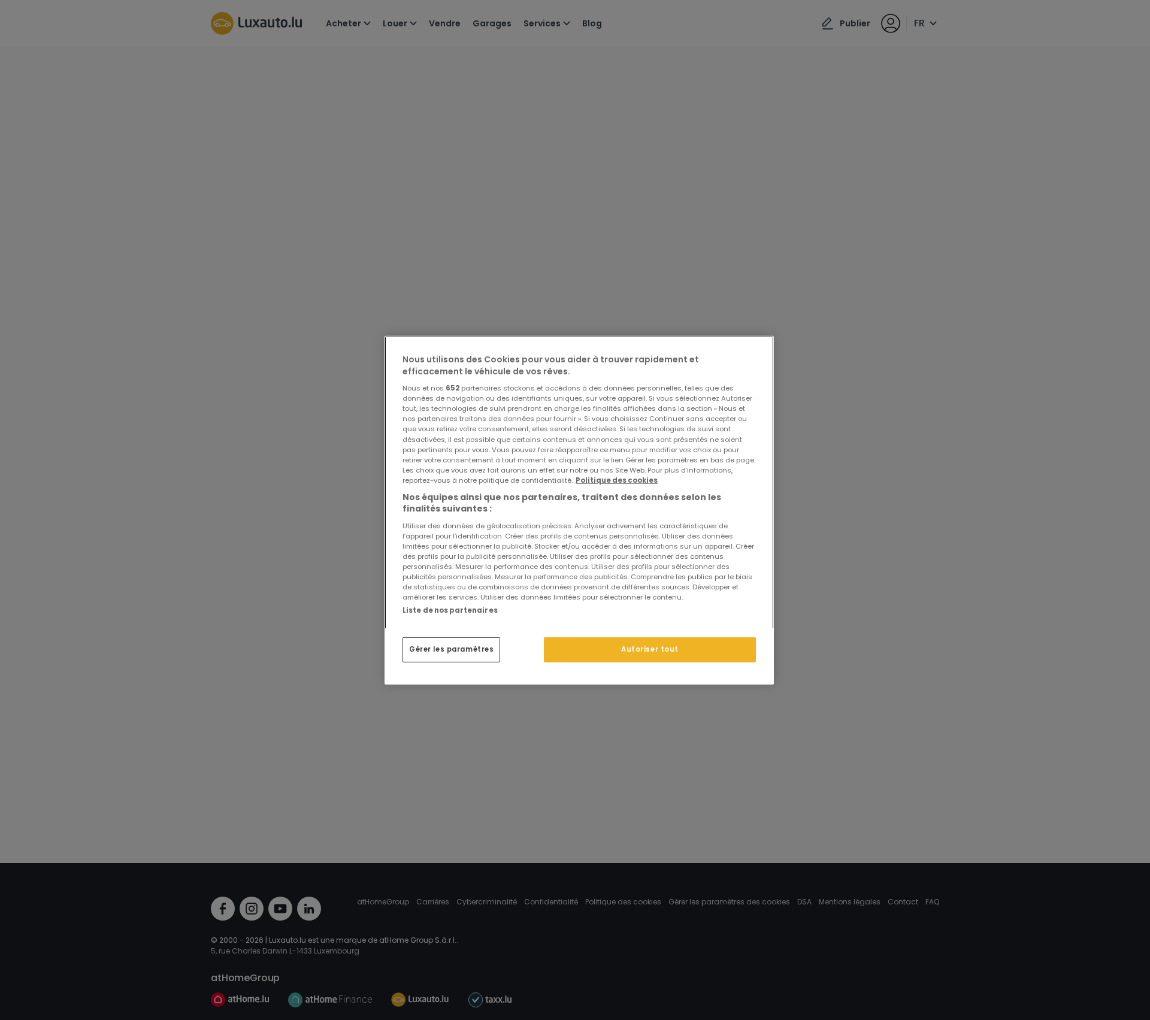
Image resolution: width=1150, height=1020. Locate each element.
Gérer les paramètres (451, 649)
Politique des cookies (617, 480)
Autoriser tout (650, 649)
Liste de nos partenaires (450, 610)
